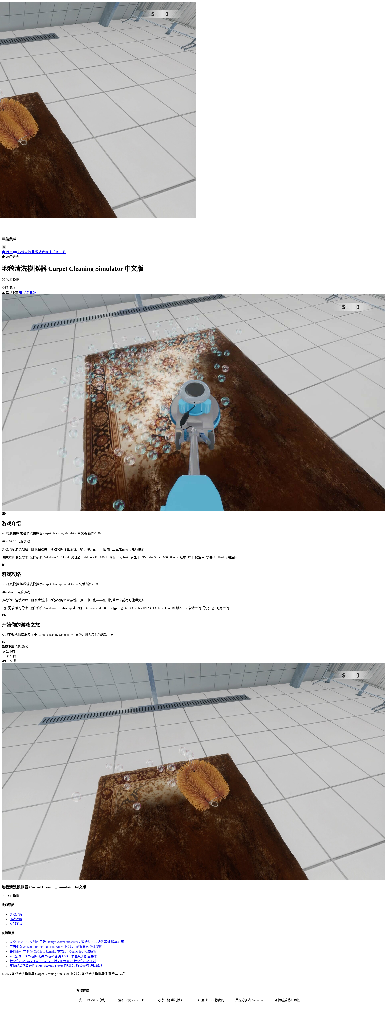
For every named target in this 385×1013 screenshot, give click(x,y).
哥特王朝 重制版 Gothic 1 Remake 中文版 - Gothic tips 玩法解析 (53, 951)
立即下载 (16, 924)
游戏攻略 (16, 919)
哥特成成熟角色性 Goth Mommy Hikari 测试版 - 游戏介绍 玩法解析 (56, 966)
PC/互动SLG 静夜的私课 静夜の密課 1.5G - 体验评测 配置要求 (53, 956)
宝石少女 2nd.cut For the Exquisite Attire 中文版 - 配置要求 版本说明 (56, 946)
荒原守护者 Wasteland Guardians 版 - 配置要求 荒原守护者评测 (53, 961)
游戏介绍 (16, 914)
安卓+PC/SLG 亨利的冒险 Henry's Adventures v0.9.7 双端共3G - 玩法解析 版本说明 (67, 942)
